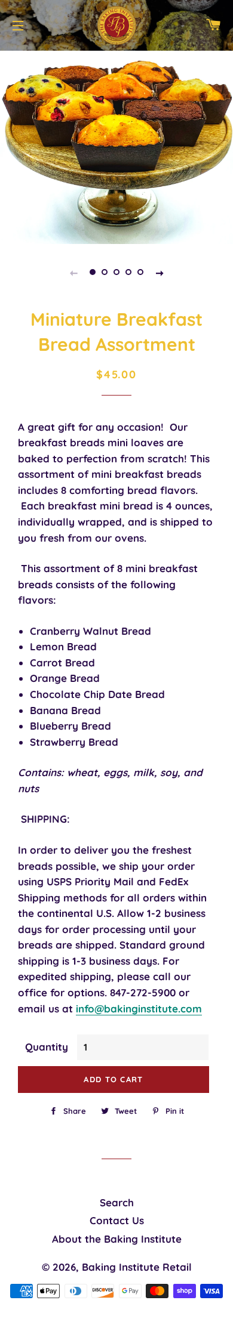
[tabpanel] (116, 146)
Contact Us (117, 1220)
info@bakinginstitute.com (139, 1008)
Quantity (46, 1046)
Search (117, 1202)
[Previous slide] (73, 272)
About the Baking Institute (117, 1239)
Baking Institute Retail (137, 1267)
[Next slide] (159, 272)
